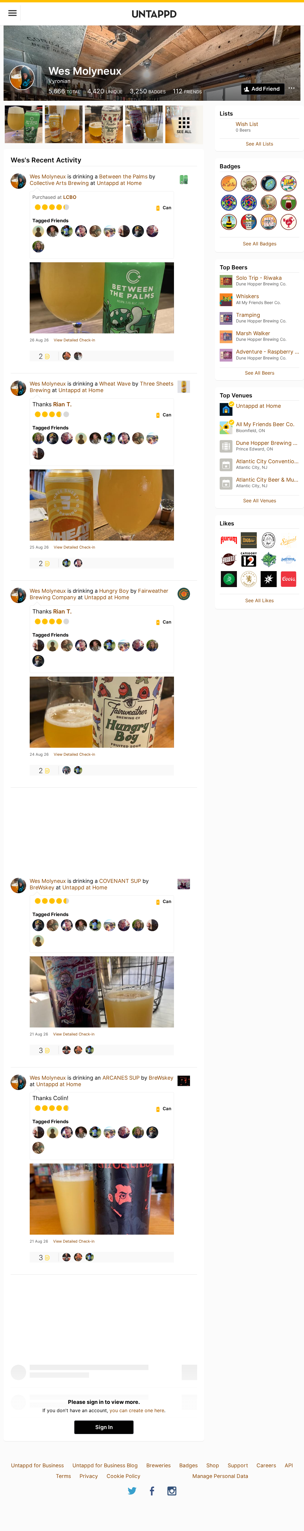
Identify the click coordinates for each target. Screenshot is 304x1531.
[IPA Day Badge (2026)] (249, 184)
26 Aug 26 (39, 340)
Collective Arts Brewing (59, 183)
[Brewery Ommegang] (249, 579)
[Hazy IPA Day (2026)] (229, 184)
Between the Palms (123, 176)
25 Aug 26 (39, 547)
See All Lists (259, 144)
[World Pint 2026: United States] (229, 203)
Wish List (247, 124)
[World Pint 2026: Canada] (249, 203)
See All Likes (259, 600)
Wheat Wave (115, 384)
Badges (188, 1465)
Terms (63, 1476)
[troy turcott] (78, 356)
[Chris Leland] (66, 1050)
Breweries (158, 1465)
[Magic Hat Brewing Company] (268, 579)
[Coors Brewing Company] (288, 579)
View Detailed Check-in (74, 340)
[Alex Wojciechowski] (66, 563)
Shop (212, 1465)
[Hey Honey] (229, 222)
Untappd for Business (37, 1465)
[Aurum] (229, 540)
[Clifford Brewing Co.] (229, 560)
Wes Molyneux (48, 176)
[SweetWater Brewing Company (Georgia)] (288, 560)
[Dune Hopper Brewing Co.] (249, 540)
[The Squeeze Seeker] (288, 222)
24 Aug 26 (39, 754)
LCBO (69, 197)
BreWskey (42, 887)
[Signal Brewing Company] (288, 540)
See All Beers (259, 373)
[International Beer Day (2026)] (268, 184)
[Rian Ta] (78, 563)
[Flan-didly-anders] (288, 203)
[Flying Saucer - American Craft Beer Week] (249, 222)
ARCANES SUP (121, 1078)
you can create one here (137, 1410)
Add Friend (265, 89)
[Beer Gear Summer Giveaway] (268, 222)
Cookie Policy (123, 1476)
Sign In (104, 1427)
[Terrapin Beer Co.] (268, 560)
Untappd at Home (119, 183)
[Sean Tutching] (66, 770)
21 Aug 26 (39, 1034)
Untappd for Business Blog (105, 1465)
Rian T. (62, 404)
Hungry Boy (114, 591)
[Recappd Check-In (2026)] (288, 184)
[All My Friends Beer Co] (268, 540)
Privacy (89, 1476)
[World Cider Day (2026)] (268, 203)
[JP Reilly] (66, 356)
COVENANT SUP (120, 881)
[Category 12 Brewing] (249, 560)
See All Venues (259, 501)
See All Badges (259, 244)
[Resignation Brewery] (229, 579)
